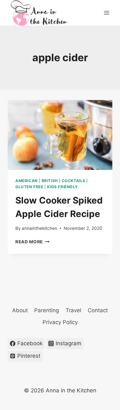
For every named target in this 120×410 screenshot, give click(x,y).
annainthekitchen (39, 228)
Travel (73, 310)
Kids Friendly (62, 186)
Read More (32, 241)
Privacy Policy (60, 322)
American (26, 180)
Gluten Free (29, 186)
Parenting (46, 310)
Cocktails (73, 180)
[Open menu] (106, 13)
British (50, 180)
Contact (98, 310)
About (20, 310)
